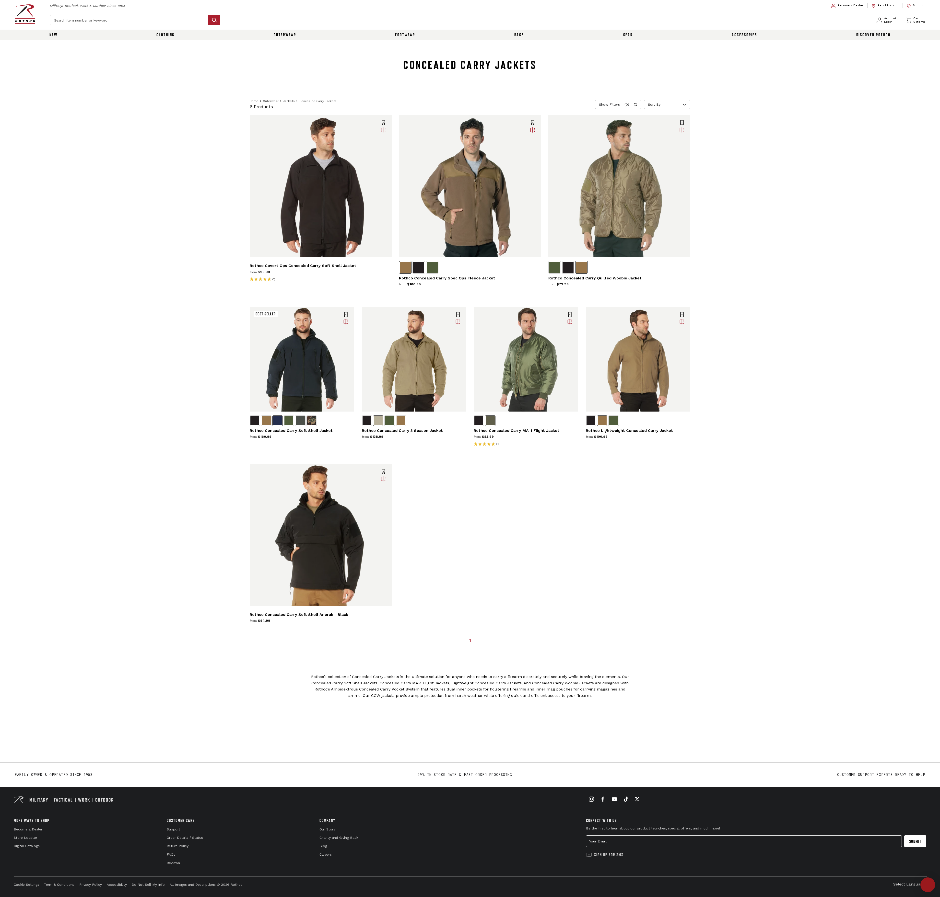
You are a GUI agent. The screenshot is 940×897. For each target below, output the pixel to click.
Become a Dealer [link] (28, 829)
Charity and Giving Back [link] (338, 838)
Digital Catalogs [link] (27, 846)
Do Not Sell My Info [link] (148, 884)
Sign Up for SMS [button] (608, 854)
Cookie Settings (26, 884)
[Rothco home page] (25, 14)
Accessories (744, 35)
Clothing (165, 35)
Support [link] (173, 829)
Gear (628, 35)
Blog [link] (323, 846)
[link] (847, 5)
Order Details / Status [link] (185, 838)
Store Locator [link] (25, 838)
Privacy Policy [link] (90, 884)
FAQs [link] (171, 854)
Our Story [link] (327, 829)
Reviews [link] (173, 863)
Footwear (405, 35)
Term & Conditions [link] (59, 884)
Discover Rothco (873, 35)
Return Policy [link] (177, 846)
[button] (383, 123)
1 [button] (470, 640)
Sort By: (654, 104)
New (53, 35)
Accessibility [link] (117, 884)
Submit (915, 841)
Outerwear (285, 35)
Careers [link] (325, 854)
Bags (519, 35)
